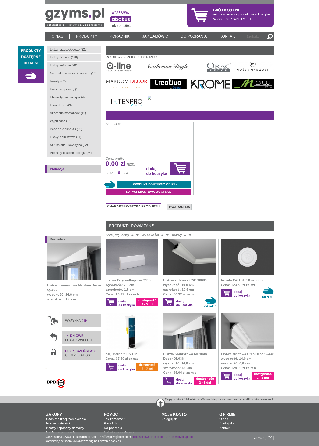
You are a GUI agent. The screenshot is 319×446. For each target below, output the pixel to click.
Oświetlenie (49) (61, 105)
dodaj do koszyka (156, 171)
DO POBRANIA (194, 36)
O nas (223, 419)
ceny (125, 235)
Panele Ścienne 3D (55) (66, 129)
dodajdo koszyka (126, 303)
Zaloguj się (170, 419)
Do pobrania (113, 428)
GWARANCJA (179, 207)
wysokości (150, 235)
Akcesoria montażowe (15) (68, 113)
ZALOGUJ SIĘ (221, 19)
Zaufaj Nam (228, 423)
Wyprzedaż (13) (60, 121)
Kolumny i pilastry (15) (65, 89)
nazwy (177, 235)
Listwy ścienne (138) (64, 57)
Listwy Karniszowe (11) (65, 137)
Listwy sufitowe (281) (64, 65)
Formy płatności (58, 423)
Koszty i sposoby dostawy (65, 428)
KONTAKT (228, 36)
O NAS (57, 36)
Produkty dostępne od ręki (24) (71, 153)
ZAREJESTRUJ (242, 19)
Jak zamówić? (114, 419)
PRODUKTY (86, 36)
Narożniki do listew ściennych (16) (73, 73)
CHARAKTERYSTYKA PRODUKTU (133, 206)
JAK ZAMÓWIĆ (155, 36)
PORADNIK (120, 36)
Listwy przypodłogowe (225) (68, 49)
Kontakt (224, 428)
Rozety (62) (58, 81)
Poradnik (110, 423)
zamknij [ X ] (264, 438)
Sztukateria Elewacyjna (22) (69, 145)
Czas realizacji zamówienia (66, 419)
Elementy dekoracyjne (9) (67, 97)
